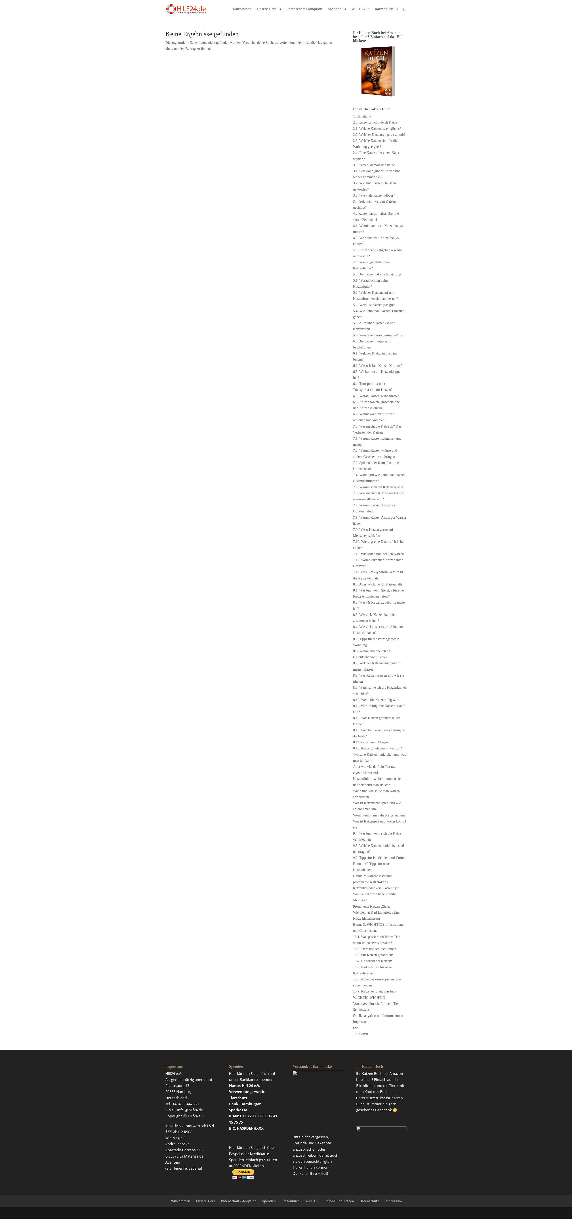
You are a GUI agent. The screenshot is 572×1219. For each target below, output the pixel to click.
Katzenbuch (384, 9)
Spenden (334, 9)
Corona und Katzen (339, 1201)
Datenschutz (369, 1201)
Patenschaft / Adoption (304, 9)
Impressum (393, 1201)
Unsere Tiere (266, 9)
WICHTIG (358, 9)
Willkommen (241, 9)
